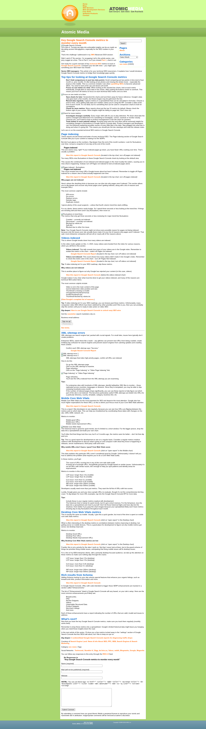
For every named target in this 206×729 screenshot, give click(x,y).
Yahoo (110, 650)
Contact (86, 15)
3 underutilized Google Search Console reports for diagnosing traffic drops (101, 638)
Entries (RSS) (76, 723)
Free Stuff (87, 11)
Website (64, 676)
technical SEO (95, 64)
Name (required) (67, 663)
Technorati (79, 650)
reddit (116, 650)
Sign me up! (66, 321)
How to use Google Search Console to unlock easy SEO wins (96, 310)
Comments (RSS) (88, 723)
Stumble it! (88, 650)
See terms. (65, 328)
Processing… (67, 324)
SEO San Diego (88, 722)
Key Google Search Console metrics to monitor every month (84, 41)
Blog (85, 6)
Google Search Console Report (83, 351)
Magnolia (140, 650)
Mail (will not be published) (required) (75, 670)
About (122, 50)
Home (85, 4)
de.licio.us (103, 650)
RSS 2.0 (106, 654)
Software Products (90, 13)
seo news (123, 64)
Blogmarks (124, 650)
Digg (96, 650)
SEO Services (88, 8)
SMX (93, 55)
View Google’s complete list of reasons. (78, 299)
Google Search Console (71, 66)
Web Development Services (94, 10)
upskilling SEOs (117, 84)
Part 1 (104, 60)
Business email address (70, 317)
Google (133, 650)
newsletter (71, 314)
